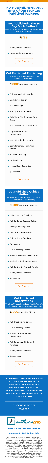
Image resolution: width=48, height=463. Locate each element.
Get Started (24, 61)
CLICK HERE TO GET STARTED (24, 407)
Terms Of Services (31, 428)
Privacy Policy (14, 428)
